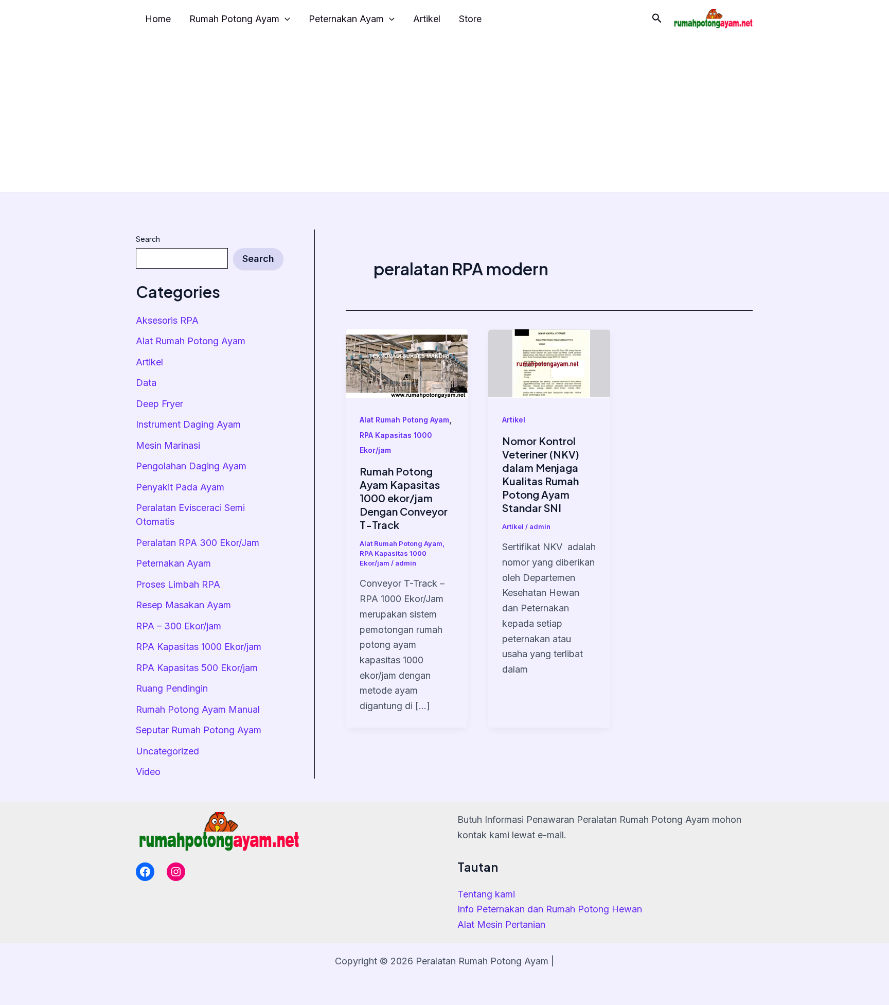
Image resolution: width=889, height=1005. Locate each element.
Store (470, 18)
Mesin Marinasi (168, 445)
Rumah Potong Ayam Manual (198, 709)
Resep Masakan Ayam (183, 605)
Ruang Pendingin (172, 688)
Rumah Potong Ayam (234, 18)
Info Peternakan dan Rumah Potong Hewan (549, 909)
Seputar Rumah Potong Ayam (198, 730)
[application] (284, 19)
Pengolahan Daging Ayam (191, 466)
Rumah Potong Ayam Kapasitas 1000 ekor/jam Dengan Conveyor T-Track (404, 498)
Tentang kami (486, 894)
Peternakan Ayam (346, 18)
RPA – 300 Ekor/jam (178, 626)
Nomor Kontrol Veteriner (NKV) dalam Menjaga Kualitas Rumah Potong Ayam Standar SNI (540, 474)
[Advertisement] (444, 115)
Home (158, 18)
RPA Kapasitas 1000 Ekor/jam (198, 646)
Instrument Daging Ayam (188, 424)
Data (146, 382)
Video (148, 771)
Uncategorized (167, 751)
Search (148, 239)
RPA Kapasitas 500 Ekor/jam (197, 667)
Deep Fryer (159, 403)
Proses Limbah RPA (178, 584)
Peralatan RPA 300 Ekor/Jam (197, 542)
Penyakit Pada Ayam (180, 487)
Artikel (426, 18)
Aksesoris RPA (167, 320)
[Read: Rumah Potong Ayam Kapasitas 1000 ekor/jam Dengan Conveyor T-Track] (407, 362)
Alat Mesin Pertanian (501, 924)
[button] (657, 18)
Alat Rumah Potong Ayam (190, 341)
